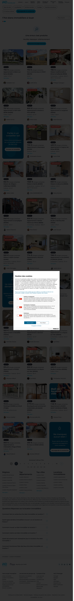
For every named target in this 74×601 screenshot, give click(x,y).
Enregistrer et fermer (36, 325)
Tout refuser (43, 322)
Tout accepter (30, 322)
